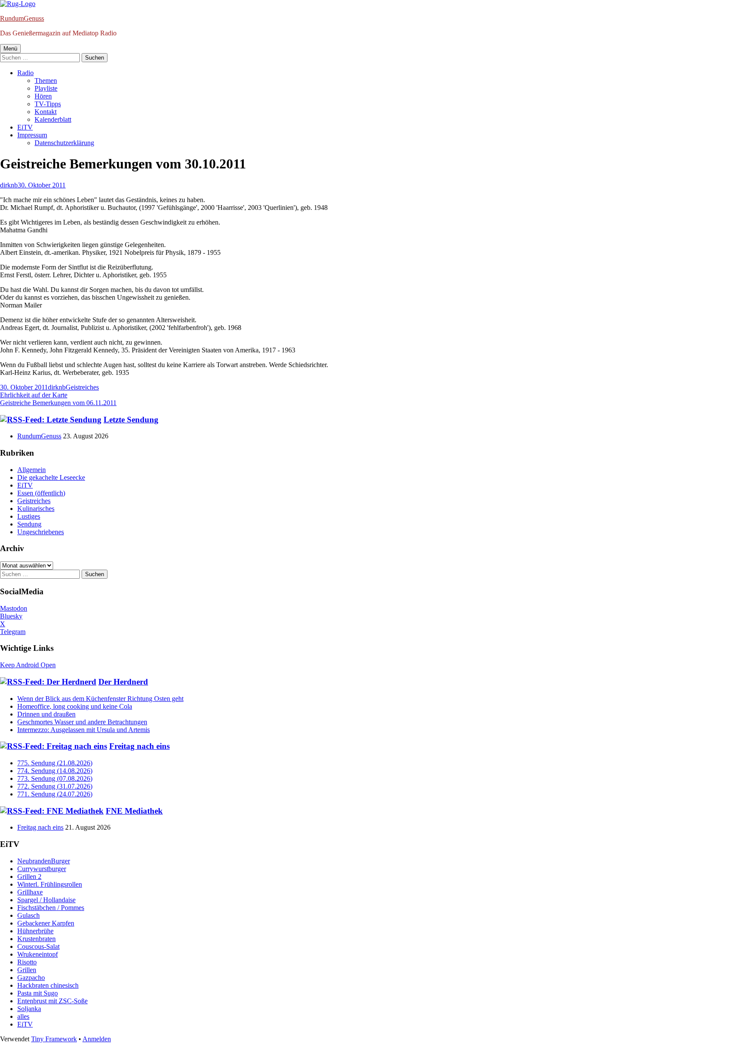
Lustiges (28, 516)
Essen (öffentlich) (41, 493)
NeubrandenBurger (43, 861)
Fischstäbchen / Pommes (50, 907)
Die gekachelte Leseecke (51, 477)
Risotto (27, 962)
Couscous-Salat (38, 946)
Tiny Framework (54, 1039)
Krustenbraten (36, 938)
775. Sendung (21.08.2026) (54, 763)
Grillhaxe (30, 892)
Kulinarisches (35, 508)
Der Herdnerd (123, 681)
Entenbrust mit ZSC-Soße (52, 1001)
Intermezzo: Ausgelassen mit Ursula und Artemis (83, 729)
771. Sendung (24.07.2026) (54, 794)
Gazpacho (31, 977)
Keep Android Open (28, 665)
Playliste (46, 88)
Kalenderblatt (53, 119)
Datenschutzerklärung (64, 142)
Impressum (32, 135)
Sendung (29, 524)
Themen (46, 80)
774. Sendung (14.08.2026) (54, 770)
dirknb (9, 185)
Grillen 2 (29, 876)
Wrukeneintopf (37, 954)
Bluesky (11, 616)
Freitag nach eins (139, 746)
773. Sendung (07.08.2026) (54, 778)
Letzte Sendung (131, 419)
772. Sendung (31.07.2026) (54, 786)
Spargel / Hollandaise (46, 900)
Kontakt (46, 111)
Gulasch (28, 915)
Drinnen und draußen (46, 714)
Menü (10, 48)
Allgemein (31, 469)
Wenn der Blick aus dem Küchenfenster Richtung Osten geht (100, 698)
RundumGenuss (22, 18)
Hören (43, 96)
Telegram (12, 631)
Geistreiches (82, 387)
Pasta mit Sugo (37, 993)
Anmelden (96, 1039)
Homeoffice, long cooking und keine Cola (74, 706)
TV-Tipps (48, 104)
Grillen (26, 969)
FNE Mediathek (134, 810)
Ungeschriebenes (40, 532)
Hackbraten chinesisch (48, 985)
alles (23, 1016)
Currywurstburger (41, 868)
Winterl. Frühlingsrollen (49, 884)
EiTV (25, 127)
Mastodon (13, 608)
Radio (25, 72)
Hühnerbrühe (35, 931)
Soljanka (29, 1008)
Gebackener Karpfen (45, 923)
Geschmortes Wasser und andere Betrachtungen (82, 722)
